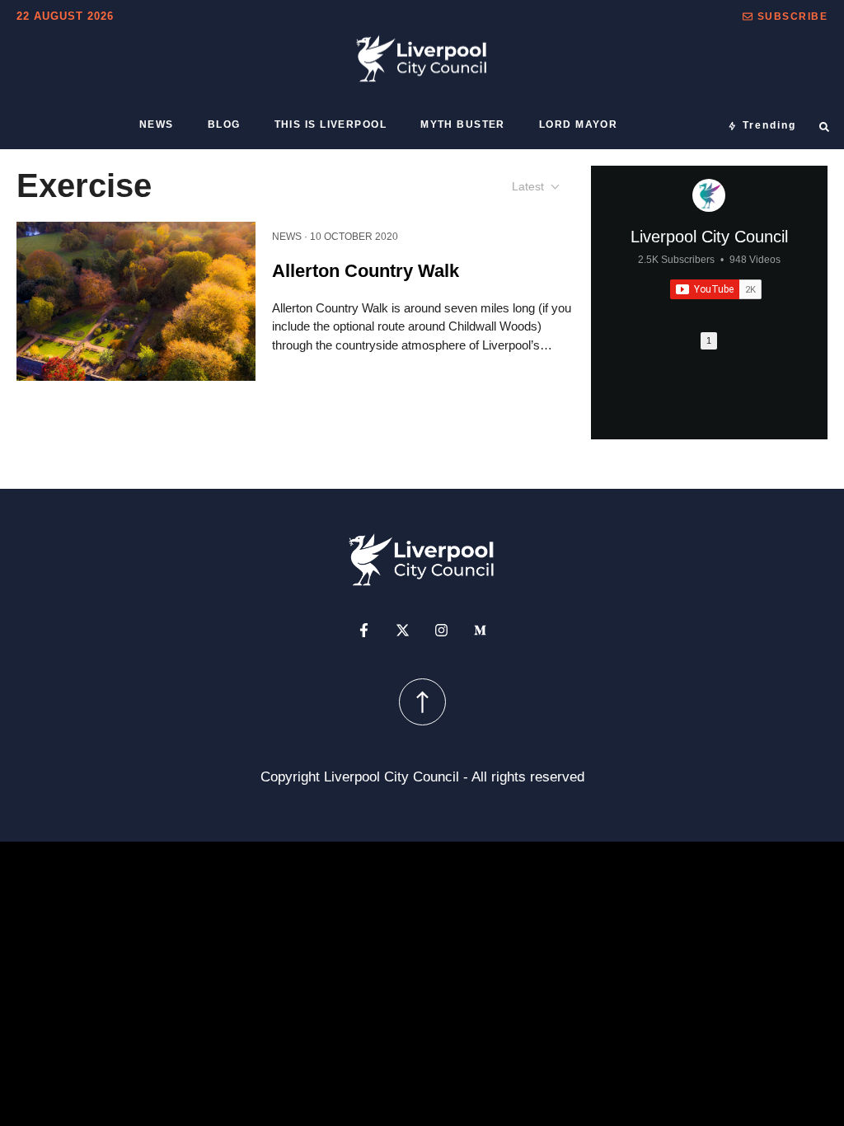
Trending (769, 125)
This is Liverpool (330, 124)
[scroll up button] (422, 701)
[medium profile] (480, 629)
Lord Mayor (578, 124)
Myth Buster (462, 124)
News (156, 124)
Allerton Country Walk (365, 270)
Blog (224, 124)
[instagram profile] (441, 629)
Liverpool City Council (709, 237)
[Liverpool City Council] (708, 195)
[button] (785, 16)
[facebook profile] (364, 629)
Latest (528, 186)
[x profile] (403, 629)
